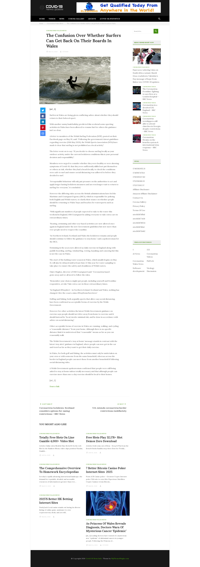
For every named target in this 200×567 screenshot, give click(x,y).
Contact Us (138, 198)
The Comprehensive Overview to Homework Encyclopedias (60, 470)
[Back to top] (193, 560)
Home (42, 19)
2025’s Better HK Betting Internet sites (56, 501)
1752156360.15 (139, 181)
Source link (54, 386)
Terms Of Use (139, 210)
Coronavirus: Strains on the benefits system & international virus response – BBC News (151, 143)
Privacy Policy (139, 206)
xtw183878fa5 (139, 227)
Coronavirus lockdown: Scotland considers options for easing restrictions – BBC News (56, 411)
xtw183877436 (139, 218)
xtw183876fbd (139, 214)
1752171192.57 (138, 185)
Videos (52, 19)
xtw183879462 (139, 231)
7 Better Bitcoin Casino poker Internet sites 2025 (106, 470)
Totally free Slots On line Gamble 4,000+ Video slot (56, 439)
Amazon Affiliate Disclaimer (145, 193)
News (61, 19)
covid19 (65, 52)
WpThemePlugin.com (120, 558)
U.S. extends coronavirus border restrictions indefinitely (109, 409)
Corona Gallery (76, 19)
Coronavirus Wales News (56, 30)
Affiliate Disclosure (141, 189)
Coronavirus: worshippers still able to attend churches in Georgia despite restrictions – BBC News (151, 125)
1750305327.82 (139, 177)
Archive (92, 19)
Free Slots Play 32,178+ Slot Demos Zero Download (104, 439)
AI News (136, 254)
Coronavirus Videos (149, 86)
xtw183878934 (139, 223)
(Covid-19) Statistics (110, 19)
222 (148, 249)
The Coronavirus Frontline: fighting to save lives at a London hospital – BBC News (151, 94)
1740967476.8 (139, 173)
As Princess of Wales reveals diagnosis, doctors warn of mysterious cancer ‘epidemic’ (106, 527)
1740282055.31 (139, 168)
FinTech (150, 261)
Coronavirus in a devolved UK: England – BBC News (150, 109)
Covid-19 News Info (94, 558)
